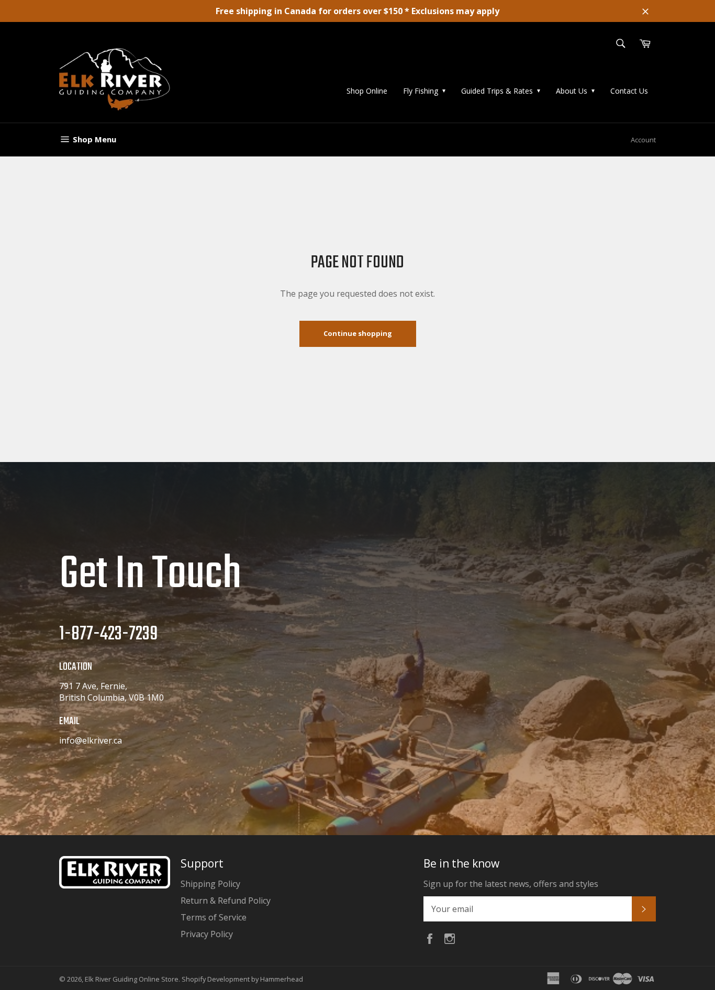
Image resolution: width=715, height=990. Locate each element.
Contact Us (629, 91)
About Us (571, 91)
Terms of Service (214, 917)
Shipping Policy (210, 884)
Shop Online (367, 91)
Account (643, 139)
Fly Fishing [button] (420, 91)
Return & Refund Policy (226, 900)
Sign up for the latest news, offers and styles (510, 884)
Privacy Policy (207, 934)
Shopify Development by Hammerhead (242, 979)
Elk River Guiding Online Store (131, 979)
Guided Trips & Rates (497, 91)
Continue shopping (357, 333)
